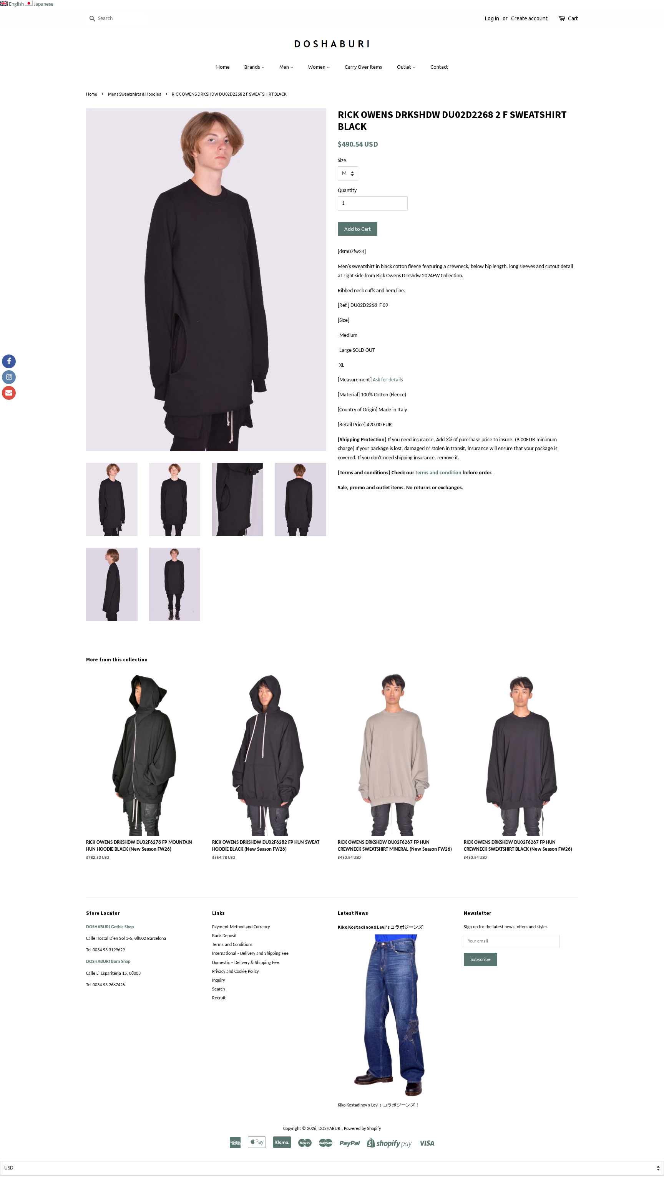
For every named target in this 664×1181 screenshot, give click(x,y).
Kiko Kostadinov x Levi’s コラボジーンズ (380, 927)
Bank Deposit (224, 936)
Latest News (353, 913)
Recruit (219, 998)
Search (218, 989)
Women (317, 67)
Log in (492, 18)
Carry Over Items (363, 67)
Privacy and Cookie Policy (235, 971)
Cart (573, 18)
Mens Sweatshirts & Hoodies (134, 94)
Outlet (404, 67)
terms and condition (438, 473)
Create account (529, 18)
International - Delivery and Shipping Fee (250, 953)
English (16, 4)
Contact (439, 67)
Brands (252, 67)
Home (223, 67)
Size (342, 161)
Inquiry (218, 980)
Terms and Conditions (232, 944)
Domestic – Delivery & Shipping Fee (245, 963)
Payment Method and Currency (241, 927)
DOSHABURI (330, 1128)
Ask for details (388, 380)
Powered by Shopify (362, 1128)
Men (284, 67)
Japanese (43, 4)
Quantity (347, 191)
